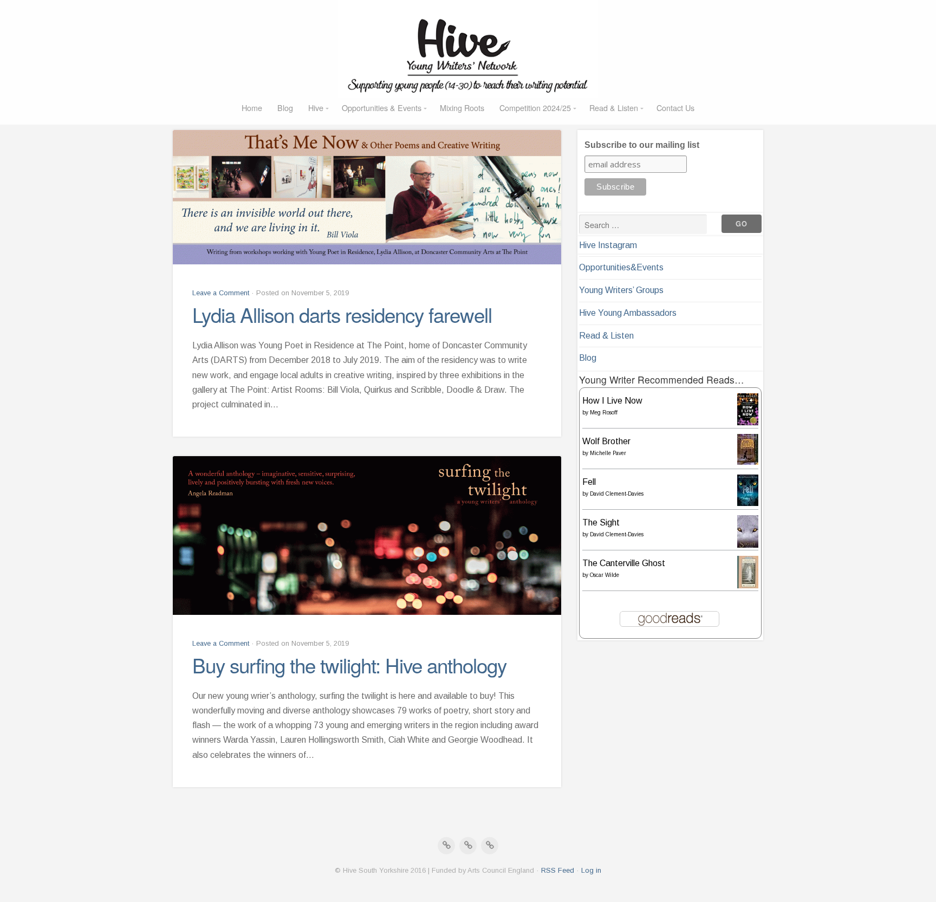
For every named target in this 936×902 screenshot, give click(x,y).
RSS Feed (557, 870)
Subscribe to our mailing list (641, 145)
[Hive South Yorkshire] (468, 49)
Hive (315, 107)
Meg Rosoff (604, 413)
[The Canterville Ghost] (747, 587)
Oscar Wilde (604, 575)
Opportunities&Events (621, 267)
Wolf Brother (606, 441)
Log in (591, 870)
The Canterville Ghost (623, 563)
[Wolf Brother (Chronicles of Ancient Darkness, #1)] (747, 461)
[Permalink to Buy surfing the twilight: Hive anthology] (367, 535)
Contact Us (675, 107)
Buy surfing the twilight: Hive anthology (349, 665)
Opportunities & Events (381, 107)
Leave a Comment (220, 293)
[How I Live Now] (747, 422)
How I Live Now (612, 400)
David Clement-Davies (617, 494)
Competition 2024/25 (535, 107)
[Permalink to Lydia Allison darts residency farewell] (367, 197)
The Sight (601, 522)
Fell (589, 481)
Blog (285, 107)
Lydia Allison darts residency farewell (342, 314)
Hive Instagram (608, 245)
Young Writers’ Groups (621, 290)
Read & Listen (613, 107)
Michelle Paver (608, 453)
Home (252, 107)
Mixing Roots (462, 107)
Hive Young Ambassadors (628, 312)
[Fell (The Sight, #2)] (747, 503)
